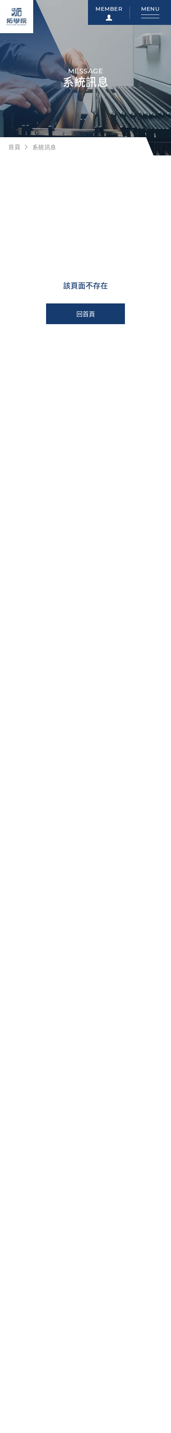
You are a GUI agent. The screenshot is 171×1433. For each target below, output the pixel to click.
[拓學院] (16, 16)
